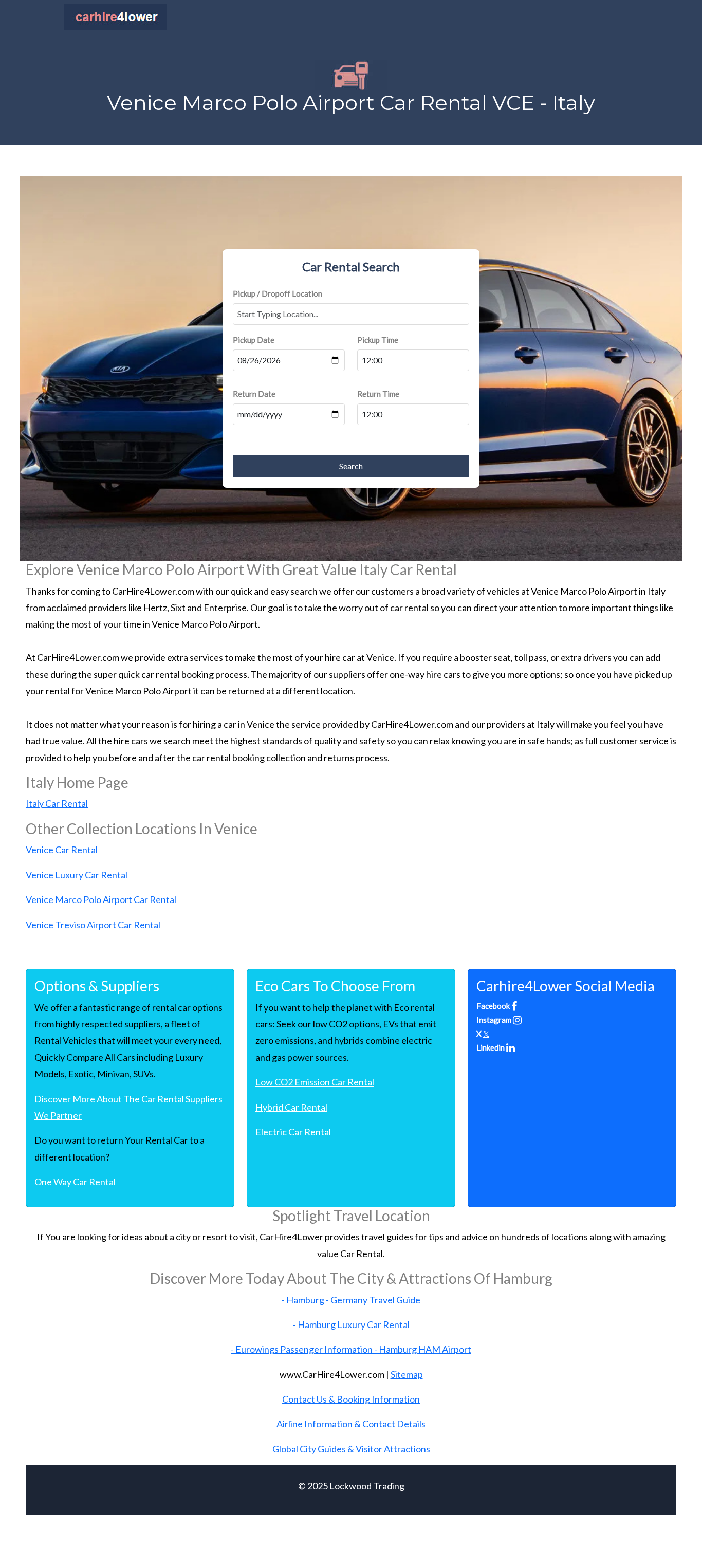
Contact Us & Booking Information (351, 1399)
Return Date (254, 393)
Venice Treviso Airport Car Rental (93, 924)
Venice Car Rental (62, 849)
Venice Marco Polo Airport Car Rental (101, 899)
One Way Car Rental (75, 1181)
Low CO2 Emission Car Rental (314, 1082)
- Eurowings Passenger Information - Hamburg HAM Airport (351, 1349)
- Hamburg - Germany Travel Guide (351, 1299)
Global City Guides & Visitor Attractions (351, 1449)
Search (351, 466)
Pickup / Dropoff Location (277, 293)
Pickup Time (377, 339)
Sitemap (407, 1374)
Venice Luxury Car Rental (76, 874)
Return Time (378, 393)
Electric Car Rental (293, 1131)
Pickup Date (253, 339)
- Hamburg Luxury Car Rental (351, 1324)
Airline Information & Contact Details (351, 1423)
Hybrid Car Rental (291, 1107)
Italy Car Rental (57, 803)
